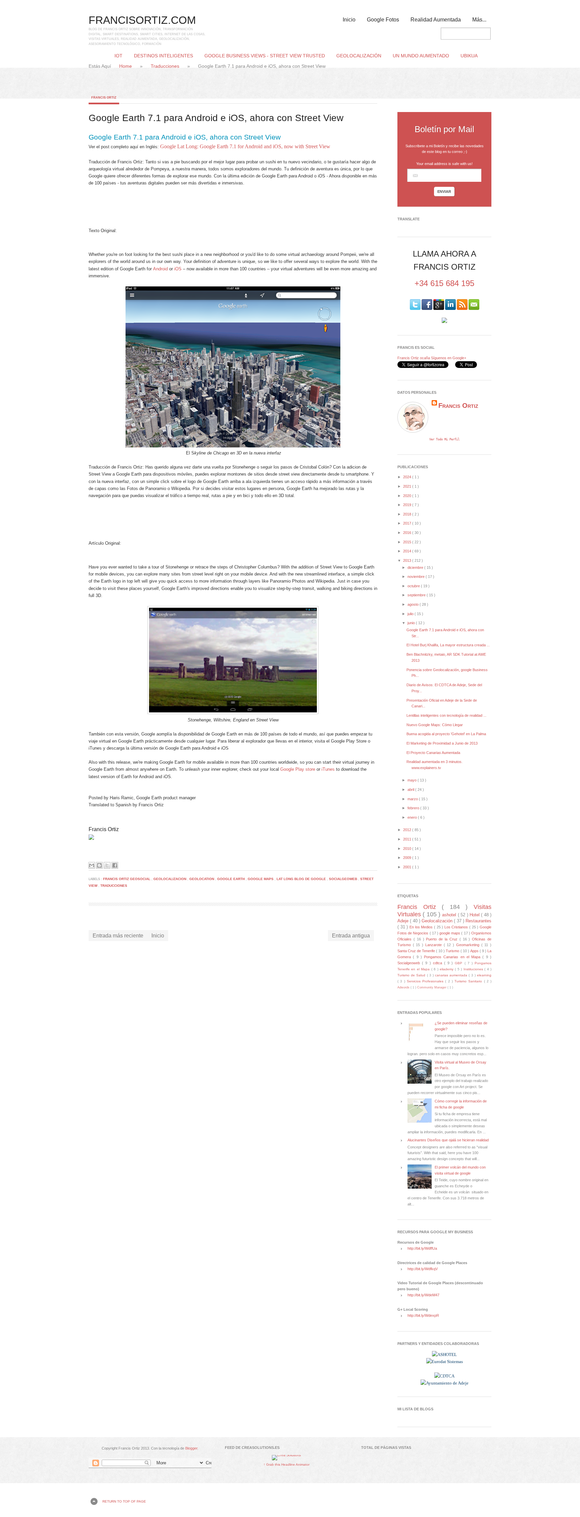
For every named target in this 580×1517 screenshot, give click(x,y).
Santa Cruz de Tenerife (416, 951)
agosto (413, 604)
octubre (414, 586)
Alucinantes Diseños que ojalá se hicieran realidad (448, 1140)
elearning (484, 975)
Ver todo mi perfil (444, 439)
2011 (407, 839)
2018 (407, 514)
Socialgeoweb (343, 879)
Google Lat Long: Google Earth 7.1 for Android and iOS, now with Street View (245, 146)
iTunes (328, 769)
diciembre (415, 567)
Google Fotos (383, 19)
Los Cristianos (456, 927)
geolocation (202, 879)
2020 (407, 496)
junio (411, 623)
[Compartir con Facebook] (114, 865)
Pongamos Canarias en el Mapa (453, 957)
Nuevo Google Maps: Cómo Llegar (434, 725)
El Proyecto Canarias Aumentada (433, 753)
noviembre (416, 577)
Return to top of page (124, 1501)
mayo (412, 780)
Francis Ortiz (103, 97)
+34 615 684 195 (444, 283)
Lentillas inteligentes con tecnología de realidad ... (446, 715)
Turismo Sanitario (469, 981)
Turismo (453, 951)
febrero (413, 808)
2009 (407, 858)
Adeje (403, 920)
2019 (407, 505)
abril (411, 790)
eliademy (447, 969)
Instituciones (474, 969)
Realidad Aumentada (435, 19)
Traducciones (166, 66)
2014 (407, 551)
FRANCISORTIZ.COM (142, 20)
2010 (407, 849)
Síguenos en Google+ (448, 358)
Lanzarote (434, 945)
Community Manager (432, 987)
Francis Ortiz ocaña (413, 358)
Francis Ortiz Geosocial (127, 879)
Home (126, 66)
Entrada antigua (351, 935)
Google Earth (231, 879)
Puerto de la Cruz (442, 939)
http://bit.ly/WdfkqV (422, 1269)
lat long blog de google (302, 879)
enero (412, 817)
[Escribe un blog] (99, 865)
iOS (178, 268)
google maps (261, 879)
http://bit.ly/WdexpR (423, 1315)
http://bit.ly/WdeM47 (423, 1295)
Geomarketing (468, 945)
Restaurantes (478, 920)
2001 (407, 867)
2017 (407, 523)
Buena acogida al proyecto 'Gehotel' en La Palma (446, 734)
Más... (479, 19)
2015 (407, 542)
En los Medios (421, 927)
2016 (407, 533)
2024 (407, 477)
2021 (407, 486)
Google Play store (297, 769)
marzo (413, 799)
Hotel (475, 914)
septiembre (417, 595)
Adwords (403, 987)
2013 (407, 560)
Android (160, 268)
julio (411, 614)
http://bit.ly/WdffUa (422, 1248)
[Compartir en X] (107, 865)
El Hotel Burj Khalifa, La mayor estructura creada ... (448, 645)
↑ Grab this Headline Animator (286, 1464)
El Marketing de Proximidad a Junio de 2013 (442, 743)
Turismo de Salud (412, 975)
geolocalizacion (170, 879)
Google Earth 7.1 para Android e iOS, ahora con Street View (185, 137)
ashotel (449, 914)
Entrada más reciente (118, 935)
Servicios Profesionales (426, 981)
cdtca (438, 963)
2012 (407, 830)
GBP (459, 963)
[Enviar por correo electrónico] (91, 865)
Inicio (349, 19)
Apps (475, 951)
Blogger (191, 1448)
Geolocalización (438, 920)
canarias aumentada (452, 975)
